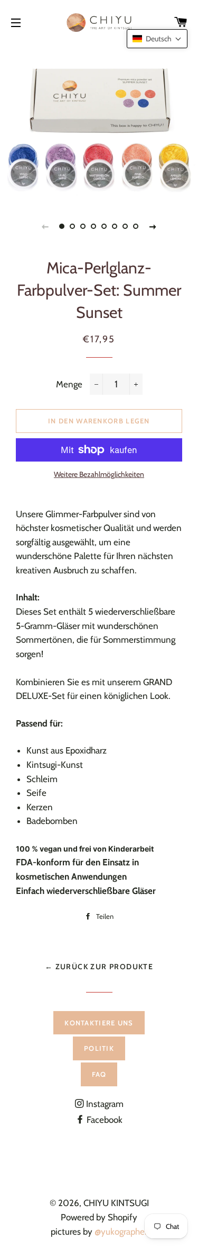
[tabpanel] (99, 121)
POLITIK (99, 1048)
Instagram (104, 1104)
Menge (69, 384)
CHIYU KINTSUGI (116, 1203)
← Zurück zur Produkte (99, 966)
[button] (157, 39)
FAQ (99, 1074)
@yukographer (121, 1231)
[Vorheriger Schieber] (45, 226)
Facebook (103, 1119)
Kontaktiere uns (99, 1022)
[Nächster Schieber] (153, 226)
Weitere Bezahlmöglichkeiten (99, 474)
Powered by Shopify (99, 1217)
